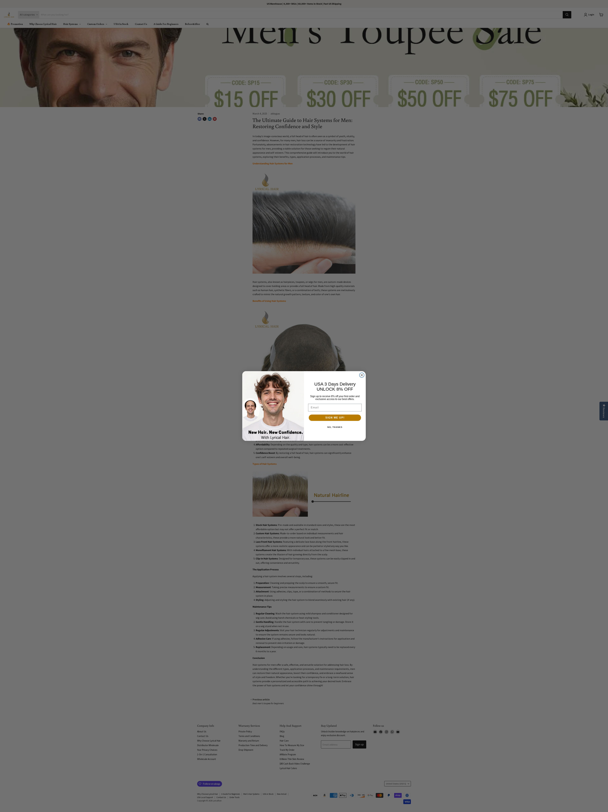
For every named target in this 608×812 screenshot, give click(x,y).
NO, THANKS (334, 427)
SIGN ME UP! (335, 417)
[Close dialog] (361, 375)
